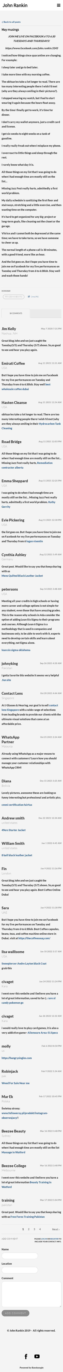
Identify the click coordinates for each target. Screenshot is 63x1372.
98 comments (13, 296)
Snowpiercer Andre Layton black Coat (24, 963)
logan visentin (34, 541)
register (54, 1239)
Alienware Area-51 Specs (43, 1032)
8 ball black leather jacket (17, 855)
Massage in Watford (13, 1152)
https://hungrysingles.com (17, 1057)
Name (5, 1249)
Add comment (15, 1313)
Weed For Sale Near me (16, 1083)
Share (35, 296)
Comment (7, 1278)
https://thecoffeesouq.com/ (34, 938)
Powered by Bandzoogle (31, 1367)
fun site (6, 679)
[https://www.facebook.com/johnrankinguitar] (26, 1356)
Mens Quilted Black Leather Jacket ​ (22, 575)
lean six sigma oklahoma (16, 650)
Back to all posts (12, 21)
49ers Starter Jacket (14, 830)
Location (7, 1263)
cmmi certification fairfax (17, 804)
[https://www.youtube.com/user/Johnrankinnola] (37, 1356)
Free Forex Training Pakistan (27, 1216)
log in (44, 1239)
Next (55, 1229)
